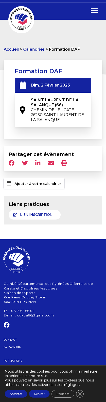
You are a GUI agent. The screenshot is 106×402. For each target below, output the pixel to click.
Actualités (12, 346)
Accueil (11, 49)
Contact (10, 339)
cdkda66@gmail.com (35, 315)
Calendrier (34, 49)
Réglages (62, 394)
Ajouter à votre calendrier (38, 183)
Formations (13, 360)
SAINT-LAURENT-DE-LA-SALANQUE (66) (58, 110)
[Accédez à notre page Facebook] (7, 326)
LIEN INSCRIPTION (36, 214)
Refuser (39, 394)
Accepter (16, 394)
